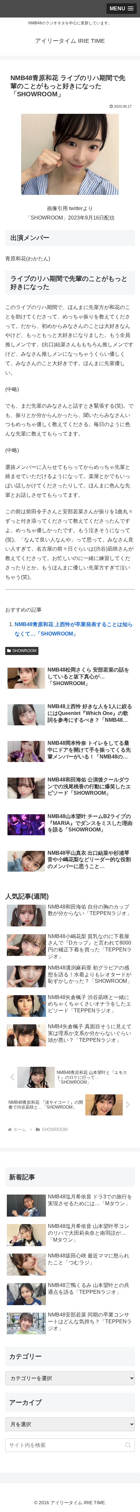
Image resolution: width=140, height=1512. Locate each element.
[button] (128, 1445)
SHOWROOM (24, 651)
